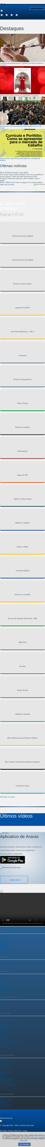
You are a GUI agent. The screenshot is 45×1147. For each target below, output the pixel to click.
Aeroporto (3, 935)
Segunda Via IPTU (5, 1065)
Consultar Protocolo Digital (8, 1061)
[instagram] (8, 15)
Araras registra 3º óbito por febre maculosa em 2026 (18, 176)
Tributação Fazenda (6, 1003)
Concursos (3, 1023)
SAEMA (2, 981)
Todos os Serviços (5, 1089)
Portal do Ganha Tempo (7, 1063)
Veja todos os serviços (7, 797)
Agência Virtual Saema (7, 1082)
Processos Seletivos (6, 1025)
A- (5, 4)
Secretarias (3, 977)
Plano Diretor (4, 1040)
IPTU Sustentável (5, 1032)
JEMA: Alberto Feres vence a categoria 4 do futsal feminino (21, 182)
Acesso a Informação (6, 1019)
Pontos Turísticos (5, 946)
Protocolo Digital (5, 1060)
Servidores (3, 1087)
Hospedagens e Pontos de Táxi (9, 943)
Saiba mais (14, 880)
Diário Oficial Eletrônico (7, 1084)
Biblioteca (3, 1098)
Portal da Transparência (7, 1017)
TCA (1, 983)
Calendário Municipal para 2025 (9, 1021)
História (2, 941)
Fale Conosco (4, 992)
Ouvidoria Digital (5, 1072)
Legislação (3, 987)
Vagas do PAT (4, 1047)
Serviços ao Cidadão (6, 1069)
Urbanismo (3, 1005)
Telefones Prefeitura (6, 1045)
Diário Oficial (4, 1027)
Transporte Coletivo (6, 952)
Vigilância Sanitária (5, 1106)
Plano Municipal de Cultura (8, 1043)
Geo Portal (3, 1074)
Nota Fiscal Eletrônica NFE (8, 1085)
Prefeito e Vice (4, 975)
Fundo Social (4, 985)
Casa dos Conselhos (6, 1100)
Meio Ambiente (4, 1102)
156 (1, 1071)
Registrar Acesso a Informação (9, 990)
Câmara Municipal (5, 937)
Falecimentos (4, 1030)
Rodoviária (3, 948)
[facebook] (3, 15)
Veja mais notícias (7, 184)
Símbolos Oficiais (5, 950)
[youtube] (13, 15)
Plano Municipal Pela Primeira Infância (11, 1042)
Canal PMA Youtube (6, 963)
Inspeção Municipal (6, 1080)
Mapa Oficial (4, 945)
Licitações (3, 1036)
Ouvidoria (3, 988)
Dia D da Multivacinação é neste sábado (14, 172)
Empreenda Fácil (5, 1029)
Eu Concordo (24, 1144)
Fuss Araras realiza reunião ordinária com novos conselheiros (21, 174)
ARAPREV (3, 979)
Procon (2, 1076)
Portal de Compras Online (7, 1078)
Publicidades (4, 1038)
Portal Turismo (4, 1104)
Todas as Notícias (5, 961)
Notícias (2, 1034)
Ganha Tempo (4, 1001)
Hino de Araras (4, 939)
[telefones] (18, 15)
